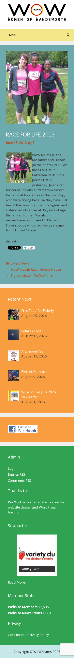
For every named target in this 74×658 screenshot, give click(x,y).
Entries (16, 474)
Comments (19, 480)
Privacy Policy (38, 634)
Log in (12, 468)
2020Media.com (46, 502)
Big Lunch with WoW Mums (31, 275)
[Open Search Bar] (68, 35)
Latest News (19, 263)
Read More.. (17, 582)
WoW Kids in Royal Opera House (35, 269)
